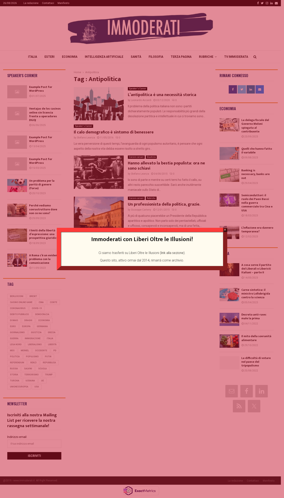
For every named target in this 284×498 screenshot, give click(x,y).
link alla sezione (172, 253)
